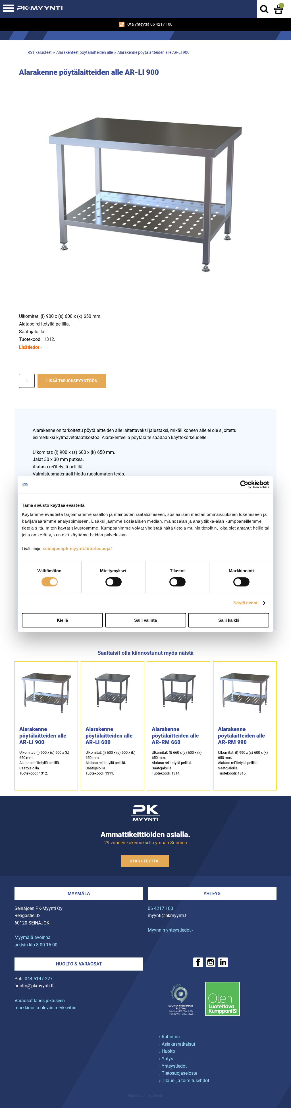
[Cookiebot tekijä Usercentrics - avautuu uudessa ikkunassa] (244, 484)
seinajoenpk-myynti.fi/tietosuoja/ (77, 548)
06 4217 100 (160, 908)
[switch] (113, 581)
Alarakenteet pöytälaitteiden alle (84, 52)
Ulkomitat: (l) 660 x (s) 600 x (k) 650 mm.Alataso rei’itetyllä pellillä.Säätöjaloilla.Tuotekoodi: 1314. (177, 762)
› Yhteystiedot (173, 1066)
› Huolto (167, 1051)
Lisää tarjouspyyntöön (71, 380)
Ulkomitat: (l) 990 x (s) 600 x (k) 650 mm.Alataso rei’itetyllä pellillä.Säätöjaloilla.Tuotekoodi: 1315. (243, 762)
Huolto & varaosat (79, 964)
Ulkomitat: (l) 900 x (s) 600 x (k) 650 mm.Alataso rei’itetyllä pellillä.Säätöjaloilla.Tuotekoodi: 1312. (44, 762)
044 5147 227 (39, 978)
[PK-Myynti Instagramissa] (210, 962)
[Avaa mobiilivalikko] (8, 9)
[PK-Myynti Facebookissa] (198, 962)
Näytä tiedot (245, 602)
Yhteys (212, 893)
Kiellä (62, 620)
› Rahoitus (169, 1036)
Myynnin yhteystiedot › (170, 930)
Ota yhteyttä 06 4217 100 (149, 24)
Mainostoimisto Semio (145, 1095)
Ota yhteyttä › (145, 861)
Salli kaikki (228, 620)
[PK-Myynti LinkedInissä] (223, 962)
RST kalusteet (40, 52)
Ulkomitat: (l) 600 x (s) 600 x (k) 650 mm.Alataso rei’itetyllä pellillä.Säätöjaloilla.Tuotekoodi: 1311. (111, 762)
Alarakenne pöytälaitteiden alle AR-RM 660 (175, 735)
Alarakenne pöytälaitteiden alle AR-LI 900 (153, 52)
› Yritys (166, 1058)
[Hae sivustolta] (264, 9)
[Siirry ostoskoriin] (278, 9)
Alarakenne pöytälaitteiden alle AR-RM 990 (241, 735)
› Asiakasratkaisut (177, 1044)
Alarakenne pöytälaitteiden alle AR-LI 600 (109, 735)
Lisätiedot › (30, 347)
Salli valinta (145, 620)
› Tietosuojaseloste (178, 1073)
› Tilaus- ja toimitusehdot (184, 1080)
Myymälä (79, 893)
